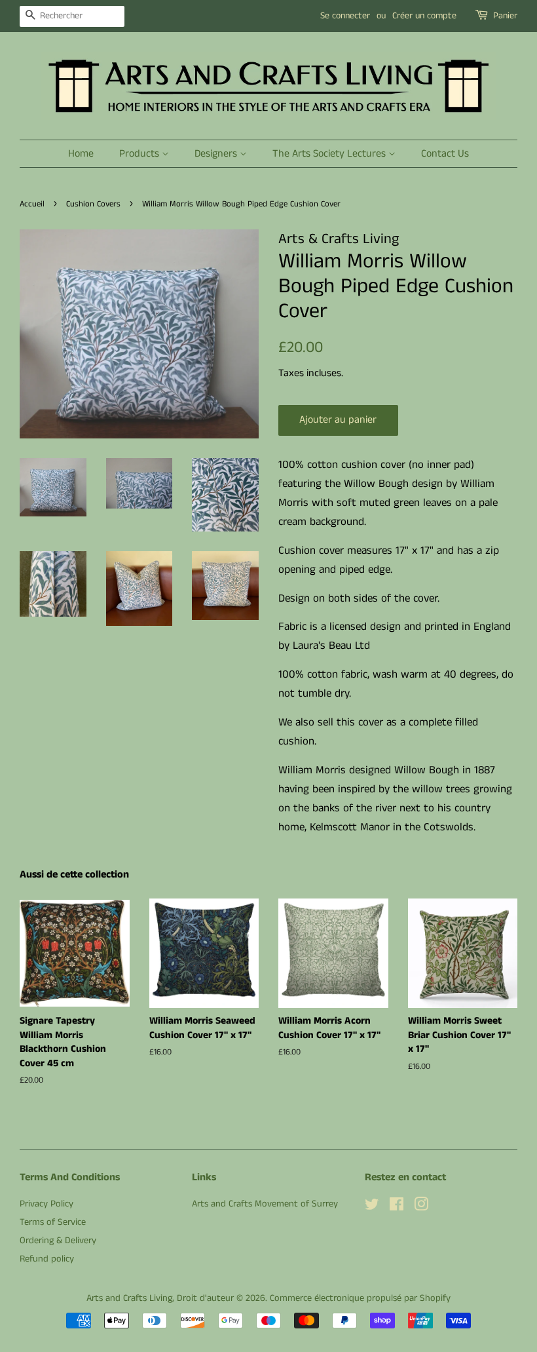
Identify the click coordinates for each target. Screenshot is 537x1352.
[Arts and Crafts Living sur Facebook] (396, 1207)
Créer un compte (424, 15)
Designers (217, 153)
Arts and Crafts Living (129, 1298)
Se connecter (345, 15)
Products (140, 153)
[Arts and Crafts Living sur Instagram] (421, 1207)
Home (81, 153)
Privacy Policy (46, 1203)
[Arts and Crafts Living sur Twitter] (372, 1207)
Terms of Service (53, 1222)
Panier (505, 15)
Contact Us (445, 153)
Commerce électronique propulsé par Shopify (360, 1298)
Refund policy (47, 1258)
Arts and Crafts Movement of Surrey (265, 1203)
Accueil (32, 204)
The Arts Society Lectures (330, 153)
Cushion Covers (93, 204)
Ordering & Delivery (58, 1240)
